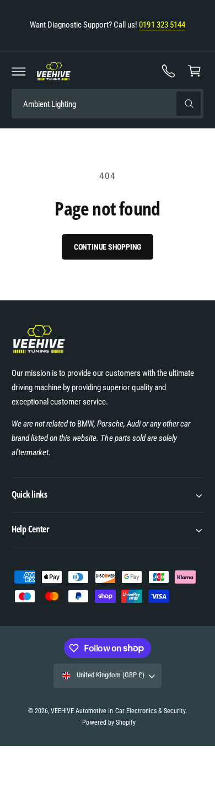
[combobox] (107, 104)
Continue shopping (108, 246)
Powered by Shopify (108, 722)
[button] (18, 71)
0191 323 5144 (162, 25)
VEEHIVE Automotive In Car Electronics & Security (118, 711)
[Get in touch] (168, 71)
